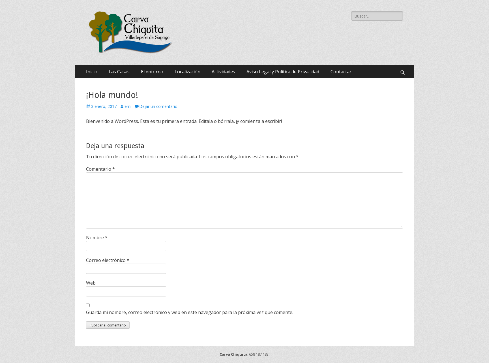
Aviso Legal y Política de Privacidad (282, 72)
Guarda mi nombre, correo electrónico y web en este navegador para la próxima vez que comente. (189, 312)
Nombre (97, 237)
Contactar (341, 72)
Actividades (223, 72)
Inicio (91, 72)
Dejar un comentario (158, 106)
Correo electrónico (107, 260)
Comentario (100, 169)
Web (91, 283)
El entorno (152, 72)
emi (128, 106)
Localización (187, 72)
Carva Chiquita (233, 354)
